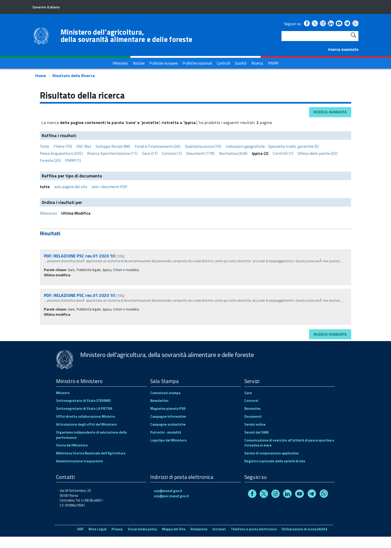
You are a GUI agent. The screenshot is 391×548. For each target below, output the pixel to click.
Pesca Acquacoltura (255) (61, 153)
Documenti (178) (200, 153)
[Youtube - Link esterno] (339, 24)
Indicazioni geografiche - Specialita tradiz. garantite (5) (272, 146)
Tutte (44, 146)
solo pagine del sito (70, 187)
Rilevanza (48, 213)
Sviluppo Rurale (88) (112, 146)
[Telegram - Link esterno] (347, 24)
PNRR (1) (73, 160)
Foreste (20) (50, 160)
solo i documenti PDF (110, 187)
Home (40, 76)
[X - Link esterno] (315, 24)
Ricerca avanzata (330, 112)
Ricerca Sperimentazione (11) (112, 153)
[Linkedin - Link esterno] (331, 24)
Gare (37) (149, 153)
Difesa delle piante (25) (317, 153)
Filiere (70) (63, 146)
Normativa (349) (233, 153)
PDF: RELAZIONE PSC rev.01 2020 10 (79, 255)
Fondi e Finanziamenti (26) (157, 146)
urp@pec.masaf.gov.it (171, 496)
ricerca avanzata (343, 49)
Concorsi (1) (172, 153)
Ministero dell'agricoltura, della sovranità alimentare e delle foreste (126, 35)
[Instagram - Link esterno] (323, 24)
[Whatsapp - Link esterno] (355, 24)
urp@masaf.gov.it (168, 490)
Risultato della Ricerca (73, 76)
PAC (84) (83, 146)
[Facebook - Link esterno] (307, 24)
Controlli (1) (283, 153)
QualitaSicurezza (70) (203, 146)
